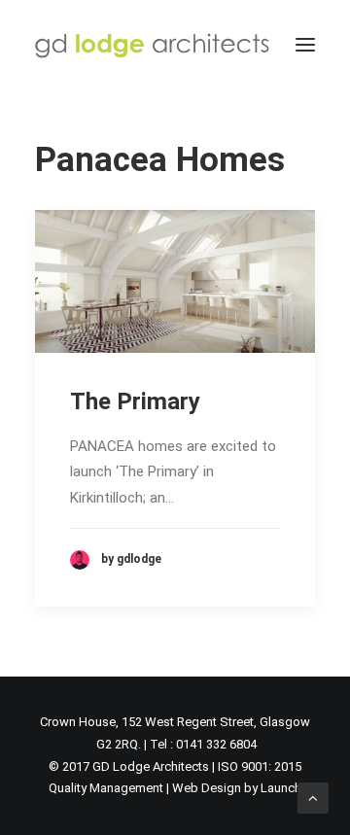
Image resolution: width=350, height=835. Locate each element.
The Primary (135, 401)
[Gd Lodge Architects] (152, 44)
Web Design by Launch (236, 788)
